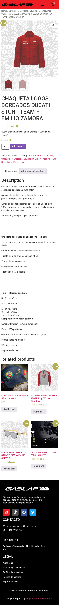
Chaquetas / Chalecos (12, 159)
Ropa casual (19, 162)
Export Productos (43, 159)
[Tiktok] (15, 512)
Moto (9, 162)
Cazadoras (48, 155)
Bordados (37, 155)
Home (4, 11)
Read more (38, 466)
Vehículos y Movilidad (18, 11)
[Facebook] (24, 512)
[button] (42, 4)
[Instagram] (6, 512)
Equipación (35, 11)
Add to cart (18, 146)
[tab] (11, 171)
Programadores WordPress (39, 598)
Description (11, 171)
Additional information (32, 171)
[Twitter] (33, 512)
